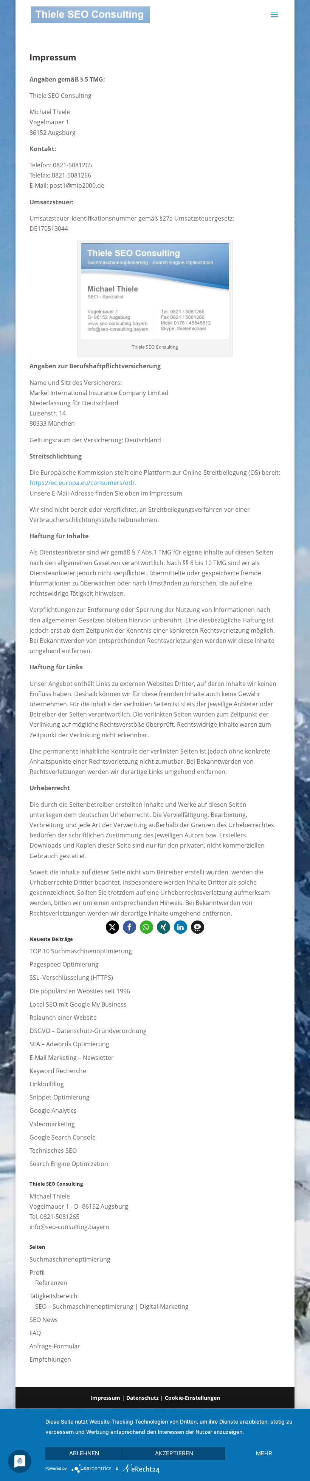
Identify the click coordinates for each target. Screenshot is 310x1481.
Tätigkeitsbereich (53, 1296)
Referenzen (51, 1283)
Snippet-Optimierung (59, 1097)
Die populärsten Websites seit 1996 (79, 991)
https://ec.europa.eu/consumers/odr (82, 483)
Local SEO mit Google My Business (78, 1004)
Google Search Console (62, 1137)
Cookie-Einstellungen (192, 1397)
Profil (37, 1272)
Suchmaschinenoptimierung (69, 1259)
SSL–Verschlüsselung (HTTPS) (71, 977)
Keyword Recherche (57, 1071)
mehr (264, 1453)
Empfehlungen (50, 1359)
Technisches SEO (53, 1150)
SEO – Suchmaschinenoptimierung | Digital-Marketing (112, 1306)
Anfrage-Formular (54, 1346)
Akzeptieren (174, 1453)
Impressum (105, 1397)
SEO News (43, 1320)
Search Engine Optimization (68, 1164)
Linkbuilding (46, 1084)
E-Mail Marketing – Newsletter (71, 1057)
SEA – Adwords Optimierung (69, 1044)
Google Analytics (53, 1110)
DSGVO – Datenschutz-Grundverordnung (88, 1031)
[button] (112, 927)
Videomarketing (52, 1124)
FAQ (35, 1333)
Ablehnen (84, 1453)
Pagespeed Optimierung (64, 964)
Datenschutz (142, 1397)
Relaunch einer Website (63, 1017)
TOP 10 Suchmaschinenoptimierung (80, 951)
